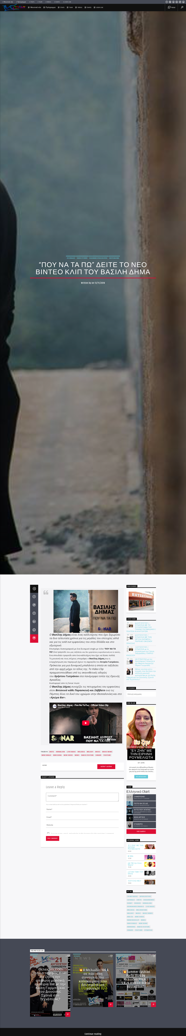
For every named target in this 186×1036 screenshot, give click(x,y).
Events (58, 2)
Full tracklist (141, 831)
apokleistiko (145, 896)
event (129, 903)
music (97, 752)
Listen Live (67, 2)
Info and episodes (141, 777)
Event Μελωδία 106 (124, 956)
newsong (131, 927)
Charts (32, 2)
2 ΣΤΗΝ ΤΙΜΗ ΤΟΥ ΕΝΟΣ (135, 873)
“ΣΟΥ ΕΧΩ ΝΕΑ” (134, 881)
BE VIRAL (130, 856)
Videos (49, 2)
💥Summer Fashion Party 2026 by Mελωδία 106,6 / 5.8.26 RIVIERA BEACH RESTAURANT (136, 979)
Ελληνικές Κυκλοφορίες (98, 258)
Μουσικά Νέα (114, 258)
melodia (81, 752)
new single (46, 755)
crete (51, 752)
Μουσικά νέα (8, 2)
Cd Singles (71, 258)
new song (57, 755)
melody (90, 752)
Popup (173, 7)
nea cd (130, 917)
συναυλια (148, 930)
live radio (71, 752)
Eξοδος (34, 956)
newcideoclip (133, 920)
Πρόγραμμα (21, 2)
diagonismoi (149, 900)
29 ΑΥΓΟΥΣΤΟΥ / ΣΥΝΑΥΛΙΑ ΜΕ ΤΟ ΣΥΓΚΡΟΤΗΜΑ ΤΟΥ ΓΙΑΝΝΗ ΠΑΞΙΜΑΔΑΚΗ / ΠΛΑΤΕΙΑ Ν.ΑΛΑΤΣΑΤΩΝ (141, 627)
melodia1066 (141, 910)
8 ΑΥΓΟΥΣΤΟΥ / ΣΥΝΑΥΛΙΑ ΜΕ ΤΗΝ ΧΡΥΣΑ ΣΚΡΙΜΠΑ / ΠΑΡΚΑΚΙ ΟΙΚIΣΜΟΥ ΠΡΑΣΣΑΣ (139, 639)
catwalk (131, 900)
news (77, 755)
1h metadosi (132, 896)
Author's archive (106, 766)
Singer (98, 755)
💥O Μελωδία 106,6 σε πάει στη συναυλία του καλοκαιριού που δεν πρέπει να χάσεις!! (93, 979)
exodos (137, 903)
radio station (87, 755)
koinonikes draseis (135, 906)
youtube (107, 755)
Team (40, 2)
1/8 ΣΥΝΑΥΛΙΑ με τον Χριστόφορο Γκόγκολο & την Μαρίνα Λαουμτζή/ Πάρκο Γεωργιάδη (145, 662)
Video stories (82, 258)
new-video (68, 755)
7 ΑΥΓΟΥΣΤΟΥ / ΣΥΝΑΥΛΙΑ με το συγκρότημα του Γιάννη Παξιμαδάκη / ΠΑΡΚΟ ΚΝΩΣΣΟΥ (140, 651)
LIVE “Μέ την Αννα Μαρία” (135, 864)
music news (107, 752)
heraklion (60, 752)
